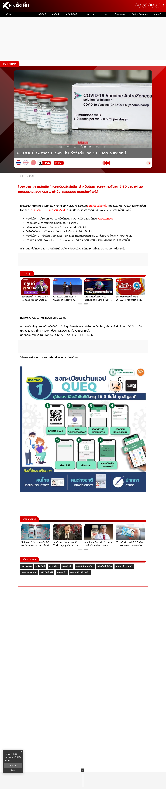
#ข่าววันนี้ (40, 566)
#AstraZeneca (29, 572)
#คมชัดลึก (67, 566)
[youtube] (151, 5)
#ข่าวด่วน (53, 566)
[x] (144, 5)
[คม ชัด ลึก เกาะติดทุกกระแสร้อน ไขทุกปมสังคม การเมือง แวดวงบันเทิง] (83, 6)
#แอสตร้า (61, 572)
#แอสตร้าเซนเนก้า (124, 566)
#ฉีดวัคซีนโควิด (104, 566)
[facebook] (138, 5)
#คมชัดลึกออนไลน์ (84, 566)
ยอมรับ (13, 765)
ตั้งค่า (13, 771)
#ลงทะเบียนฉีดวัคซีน (79, 572)
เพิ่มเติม (7, 760)
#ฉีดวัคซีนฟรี (47, 572)
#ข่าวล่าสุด (27, 566)
